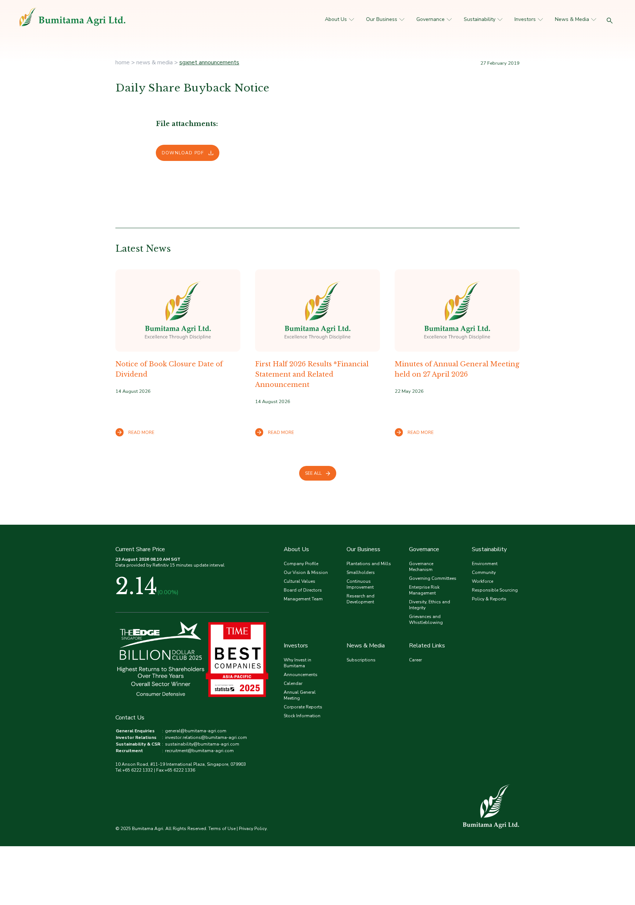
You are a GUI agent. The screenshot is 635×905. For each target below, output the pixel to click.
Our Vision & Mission (306, 572)
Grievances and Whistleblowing (426, 619)
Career (415, 660)
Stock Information (302, 716)
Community (484, 572)
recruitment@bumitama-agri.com (199, 751)
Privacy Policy (253, 829)
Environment (485, 564)
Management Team (303, 599)
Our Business (381, 19)
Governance (430, 19)
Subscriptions (361, 660)
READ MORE (141, 432)
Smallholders (361, 572)
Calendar (293, 683)
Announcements (301, 675)
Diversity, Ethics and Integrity (429, 605)
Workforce (482, 581)
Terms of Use (222, 829)
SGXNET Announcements (209, 62)
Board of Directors (303, 590)
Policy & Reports (489, 599)
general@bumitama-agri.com (195, 731)
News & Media (572, 19)
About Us (336, 19)
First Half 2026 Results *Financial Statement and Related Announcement (312, 374)
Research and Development (360, 599)
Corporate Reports (303, 707)
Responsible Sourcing (495, 590)
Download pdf (183, 153)
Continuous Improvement (360, 584)
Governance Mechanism (421, 566)
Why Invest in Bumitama (297, 663)
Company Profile (301, 564)
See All (313, 473)
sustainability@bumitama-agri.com (202, 744)
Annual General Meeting (300, 695)
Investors (525, 19)
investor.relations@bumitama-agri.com (206, 737)
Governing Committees (432, 578)
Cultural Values (299, 581)
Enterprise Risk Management (424, 590)
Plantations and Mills (369, 564)
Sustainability (479, 19)
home (122, 62)
